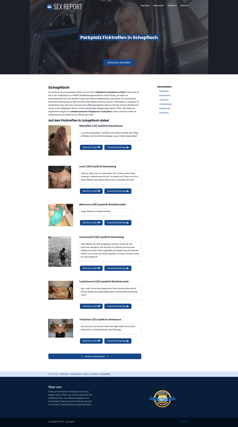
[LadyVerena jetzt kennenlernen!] (60, 290)
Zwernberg (163, 113)
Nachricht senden (90, 147)
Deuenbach (164, 91)
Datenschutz (184, 421)
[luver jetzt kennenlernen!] (59, 177)
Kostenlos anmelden (119, 62)
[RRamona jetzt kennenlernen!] (60, 215)
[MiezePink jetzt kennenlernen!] (59, 140)
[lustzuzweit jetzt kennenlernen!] (59, 251)
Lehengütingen (165, 104)
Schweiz (184, 5)
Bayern (86, 374)
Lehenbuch (163, 100)
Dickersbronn (165, 95)
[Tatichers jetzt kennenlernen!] (60, 328)
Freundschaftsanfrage (117, 147)
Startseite (145, 5)
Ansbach (95, 374)
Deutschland (158, 5)
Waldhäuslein (165, 108)
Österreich (172, 5)
